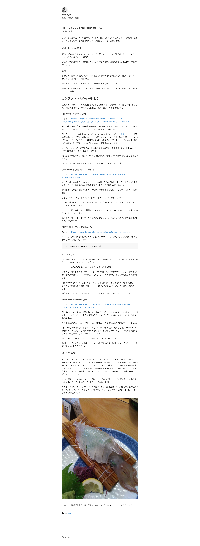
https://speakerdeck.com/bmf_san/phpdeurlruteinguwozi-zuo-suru (100, 232)
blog (69, 513)
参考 (123, 134)
